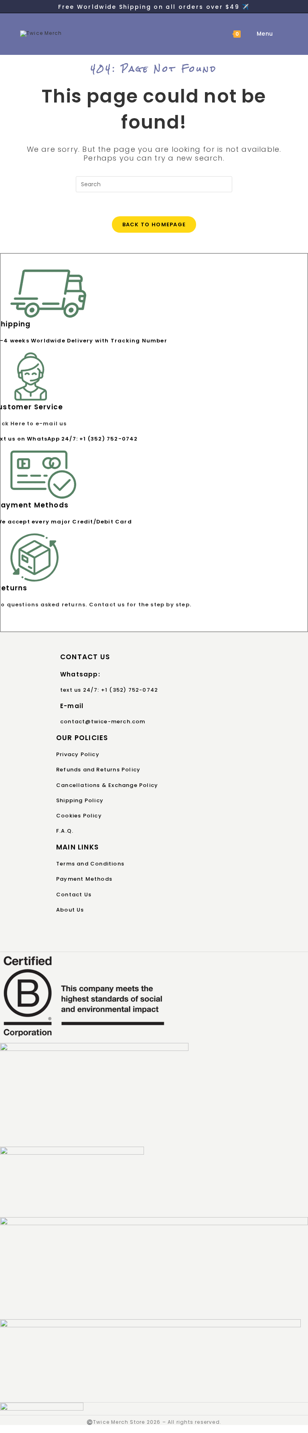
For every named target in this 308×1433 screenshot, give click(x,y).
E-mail (71, 706)
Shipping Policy (79, 800)
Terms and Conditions (90, 863)
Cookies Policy (79, 815)
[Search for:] (279, 34)
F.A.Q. (64, 831)
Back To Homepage (154, 224)
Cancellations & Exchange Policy (107, 785)
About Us (70, 910)
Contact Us (73, 894)
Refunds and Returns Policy (98, 769)
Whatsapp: (80, 674)
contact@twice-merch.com (103, 721)
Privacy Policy (77, 754)
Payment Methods (84, 879)
